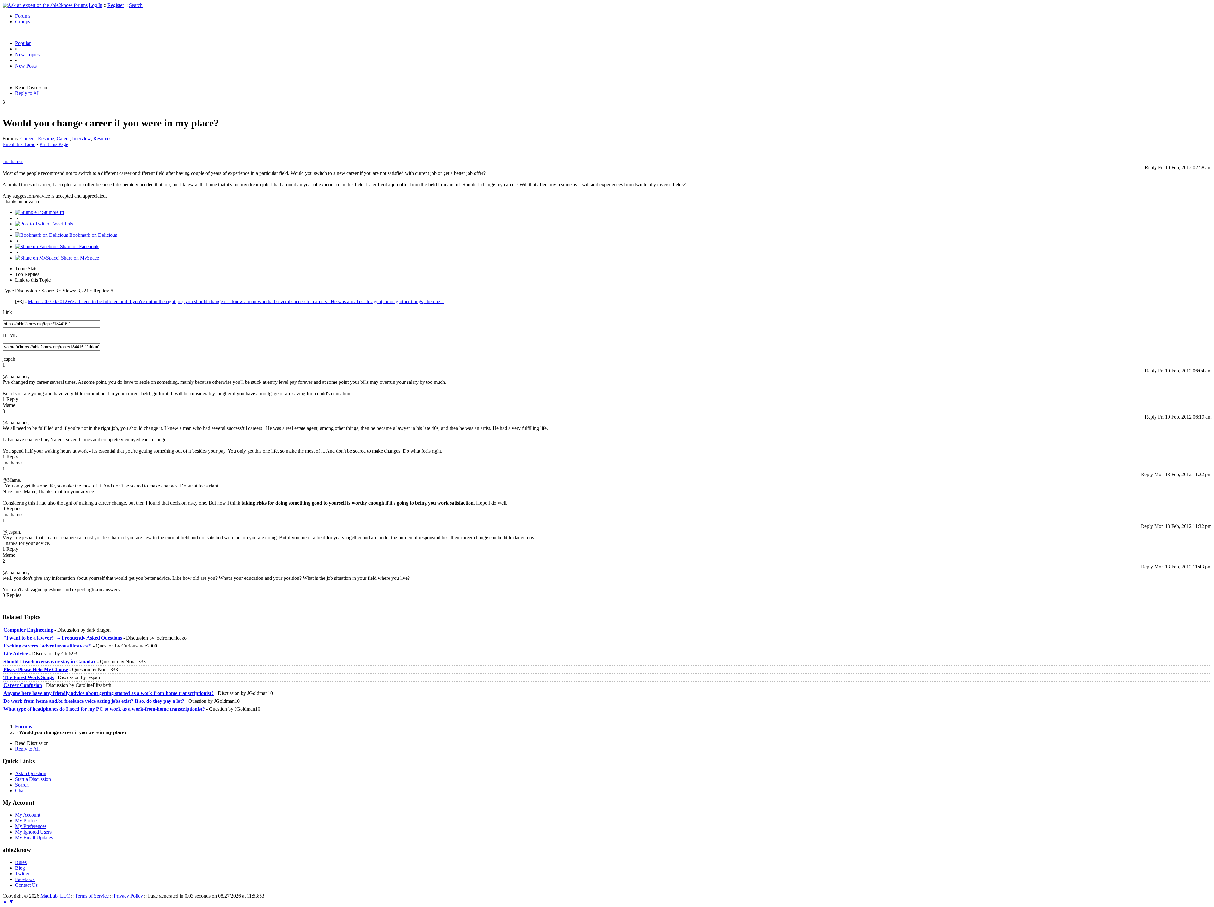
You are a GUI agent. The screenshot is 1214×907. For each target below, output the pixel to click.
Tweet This (61, 223)
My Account (27, 815)
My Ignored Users (33, 832)
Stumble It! (52, 212)
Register (115, 5)
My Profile (26, 820)
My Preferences (30, 826)
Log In (95, 5)
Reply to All (27, 93)
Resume (46, 138)
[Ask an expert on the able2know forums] (45, 5)
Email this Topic (19, 144)
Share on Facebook (79, 246)
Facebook (25, 879)
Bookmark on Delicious (92, 235)
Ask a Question (30, 773)
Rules (21, 862)
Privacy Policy (128, 895)
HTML (10, 335)
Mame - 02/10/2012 (236, 301)
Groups (22, 21)
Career (63, 138)
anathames (13, 161)
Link (7, 312)
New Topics (27, 54)
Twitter (22, 873)
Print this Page (54, 144)
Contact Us (26, 885)
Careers (27, 138)
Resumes (102, 138)
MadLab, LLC (55, 895)
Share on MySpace (79, 257)
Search (136, 5)
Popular (23, 43)
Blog (20, 868)
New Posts (26, 66)
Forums (22, 16)
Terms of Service (92, 895)
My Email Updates (34, 837)
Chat (20, 790)
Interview (81, 138)
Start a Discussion (33, 779)
